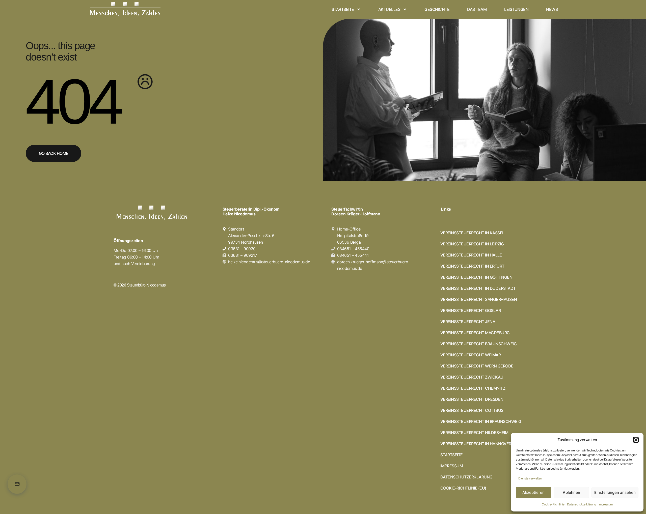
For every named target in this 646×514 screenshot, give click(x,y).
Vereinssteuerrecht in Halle (471, 255)
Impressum (606, 504)
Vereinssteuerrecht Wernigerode (477, 366)
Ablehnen (571, 492)
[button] (635, 439)
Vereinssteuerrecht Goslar (470, 310)
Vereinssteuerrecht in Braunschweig (480, 421)
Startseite (343, 9)
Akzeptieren (533, 492)
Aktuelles (389, 9)
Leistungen (516, 9)
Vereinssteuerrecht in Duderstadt (478, 288)
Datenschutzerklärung (581, 504)
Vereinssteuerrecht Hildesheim (474, 433)
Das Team (477, 9)
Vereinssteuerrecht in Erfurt (472, 266)
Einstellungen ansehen (615, 492)
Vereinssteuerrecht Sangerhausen (478, 299)
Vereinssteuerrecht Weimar (470, 355)
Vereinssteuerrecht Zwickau (471, 377)
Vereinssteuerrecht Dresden (471, 399)
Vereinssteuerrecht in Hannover (475, 444)
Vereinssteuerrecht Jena (467, 322)
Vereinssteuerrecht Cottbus (471, 410)
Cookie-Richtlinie (553, 504)
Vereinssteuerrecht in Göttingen (476, 277)
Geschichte (436, 9)
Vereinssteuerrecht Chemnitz (472, 388)
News (552, 9)
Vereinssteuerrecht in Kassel (472, 233)
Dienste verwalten (530, 478)
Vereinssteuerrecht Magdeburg (475, 333)
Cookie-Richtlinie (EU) (463, 488)
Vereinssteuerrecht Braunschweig (478, 344)
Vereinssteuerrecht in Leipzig (472, 244)
